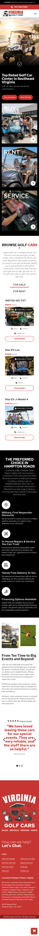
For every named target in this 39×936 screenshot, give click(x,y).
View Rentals (25, 97)
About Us (5, 871)
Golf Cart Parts (7, 867)
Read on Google (26, 721)
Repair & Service (26, 863)
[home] (12, 13)
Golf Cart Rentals (8, 859)
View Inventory (9, 97)
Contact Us (24, 871)
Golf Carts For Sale (27, 859)
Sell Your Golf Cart (9, 863)
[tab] (19, 285)
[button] (35, 13)
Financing (23, 867)
